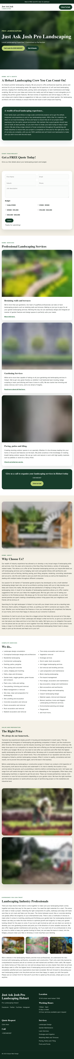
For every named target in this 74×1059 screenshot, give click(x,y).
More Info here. (9, 317)
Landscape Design (45, 1024)
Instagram (26, 1007)
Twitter (12, 1007)
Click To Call (65, 7)
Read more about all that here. (14, 389)
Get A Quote (32, 48)
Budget (7, 201)
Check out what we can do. (13, 462)
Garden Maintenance (46, 1028)
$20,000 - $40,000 (13, 215)
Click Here (5, 1024)
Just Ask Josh (7, 7)
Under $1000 (11, 205)
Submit (9, 220)
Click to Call (37, 483)
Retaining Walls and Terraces (48, 1037)
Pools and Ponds (44, 1044)
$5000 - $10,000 (12, 210)
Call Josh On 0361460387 (13, 48)
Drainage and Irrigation (47, 1034)
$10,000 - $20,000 (45, 210)
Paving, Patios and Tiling (47, 1041)
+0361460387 (6, 1033)
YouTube (19, 1007)
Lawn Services (44, 1031)
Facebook (5, 1007)
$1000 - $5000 (44, 205)
